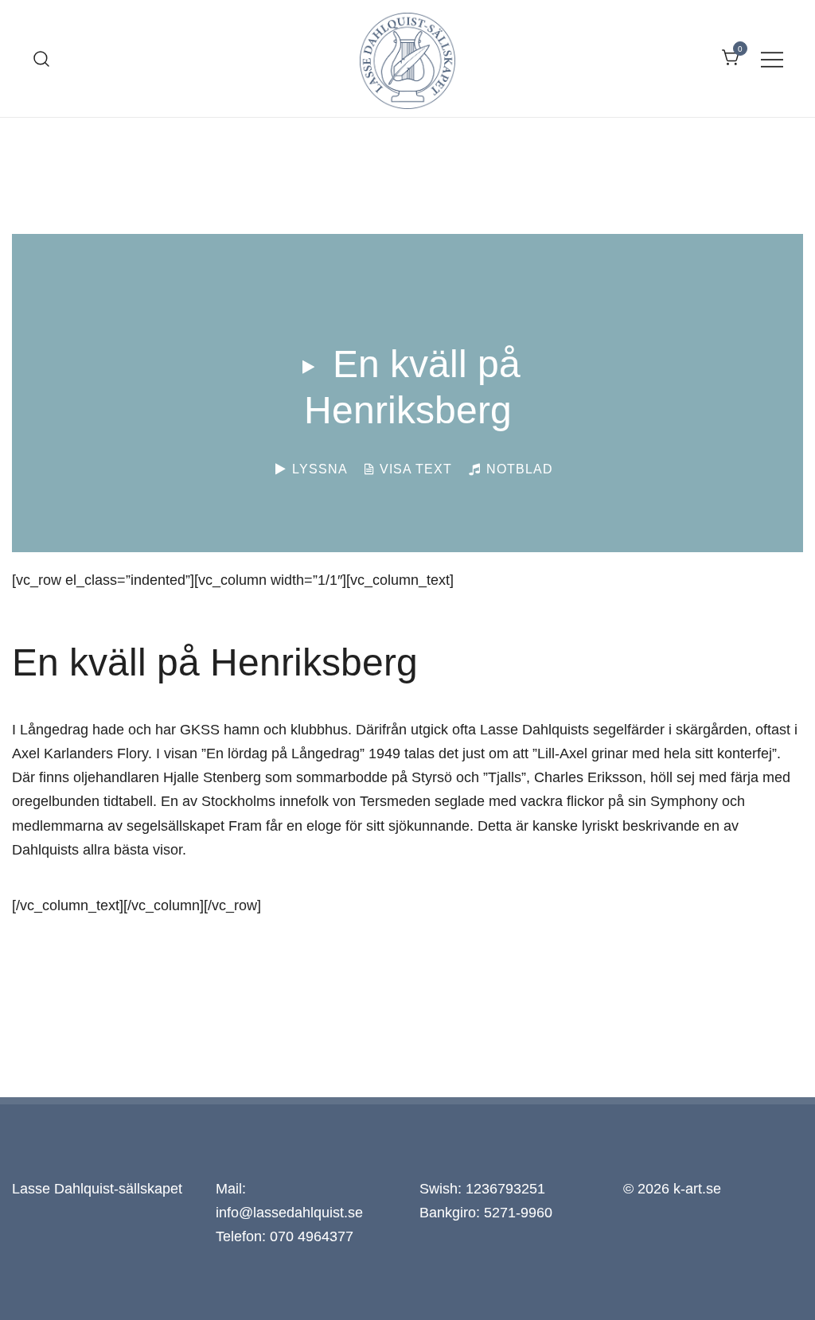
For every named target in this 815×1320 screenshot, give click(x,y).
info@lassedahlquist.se (289, 1213)
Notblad (517, 469)
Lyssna (318, 469)
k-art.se (697, 1189)
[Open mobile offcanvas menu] (772, 58)
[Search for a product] (42, 58)
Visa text (414, 469)
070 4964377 (311, 1236)
